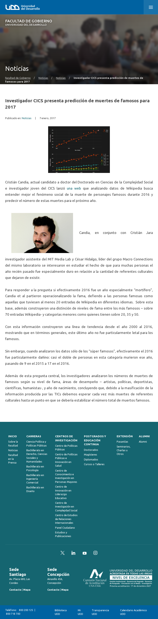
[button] (151, 7)
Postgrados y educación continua (95, 440)
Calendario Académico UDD (133, 612)
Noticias (43, 77)
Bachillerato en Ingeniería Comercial (35, 479)
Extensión (125, 436)
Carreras (33, 436)
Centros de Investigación (66, 438)
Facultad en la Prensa (13, 459)
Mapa (26, 589)
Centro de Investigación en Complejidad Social (66, 507)
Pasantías (122, 441)
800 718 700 (13, 613)
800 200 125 (26, 610)
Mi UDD (80, 612)
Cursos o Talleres (94, 464)
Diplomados (91, 459)
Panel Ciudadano (65, 527)
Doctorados (91, 450)
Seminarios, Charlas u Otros (123, 450)
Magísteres (90, 454)
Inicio (12, 436)
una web (74, 188)
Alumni (144, 436)
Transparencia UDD (100, 612)
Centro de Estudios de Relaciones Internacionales (66, 519)
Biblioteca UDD (61, 612)
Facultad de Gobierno (28, 22)
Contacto (15, 589)
